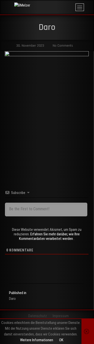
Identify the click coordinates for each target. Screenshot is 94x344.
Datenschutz (37, 316)
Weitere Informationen (36, 340)
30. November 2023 (29, 45)
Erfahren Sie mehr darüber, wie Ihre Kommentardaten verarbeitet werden (49, 236)
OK (61, 340)
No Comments (62, 45)
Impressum (61, 316)
